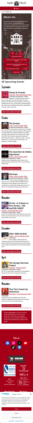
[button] (30, 394)
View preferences (16, 417)
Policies (10, 382)
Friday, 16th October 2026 (18, 125)
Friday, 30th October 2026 (18, 176)
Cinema (25, 68)
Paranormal (16, 72)
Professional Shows (16, 56)
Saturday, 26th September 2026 (20, 95)
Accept (16, 409)
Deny (16, 413)
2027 (20, 53)
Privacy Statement (19, 421)
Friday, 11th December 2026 (19, 236)
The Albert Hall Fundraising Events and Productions (16, 65)
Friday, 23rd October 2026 (18, 157)
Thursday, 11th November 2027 (20, 294)
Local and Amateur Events (12, 68)
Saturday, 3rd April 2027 (17, 268)
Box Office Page (21, 314)
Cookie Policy (12, 421)
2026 (12, 53)
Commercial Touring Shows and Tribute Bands (16, 60)
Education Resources (9, 384)
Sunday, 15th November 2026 (12, 210)
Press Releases (10, 381)
